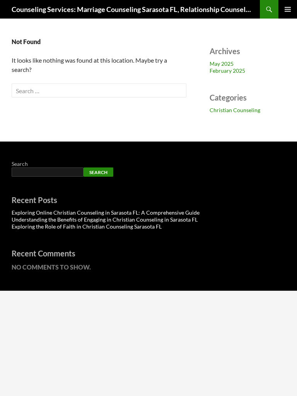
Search (20, 163)
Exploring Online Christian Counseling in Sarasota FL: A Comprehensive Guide (106, 212)
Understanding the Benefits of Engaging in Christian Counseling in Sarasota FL (105, 219)
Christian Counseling (235, 110)
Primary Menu (287, 9)
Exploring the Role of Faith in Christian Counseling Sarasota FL (87, 226)
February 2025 (227, 70)
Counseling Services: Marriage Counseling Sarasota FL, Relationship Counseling (132, 9)
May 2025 (222, 63)
